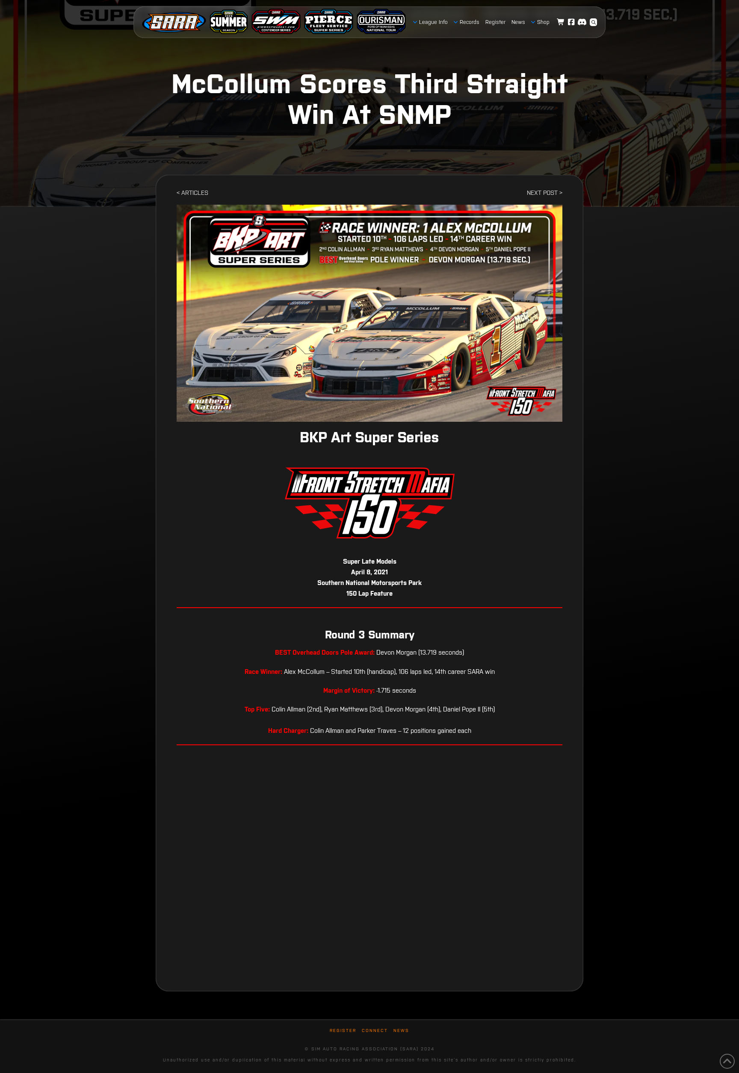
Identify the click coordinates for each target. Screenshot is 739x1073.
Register (343, 1030)
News (401, 1030)
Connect (375, 1030)
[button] (593, 22)
